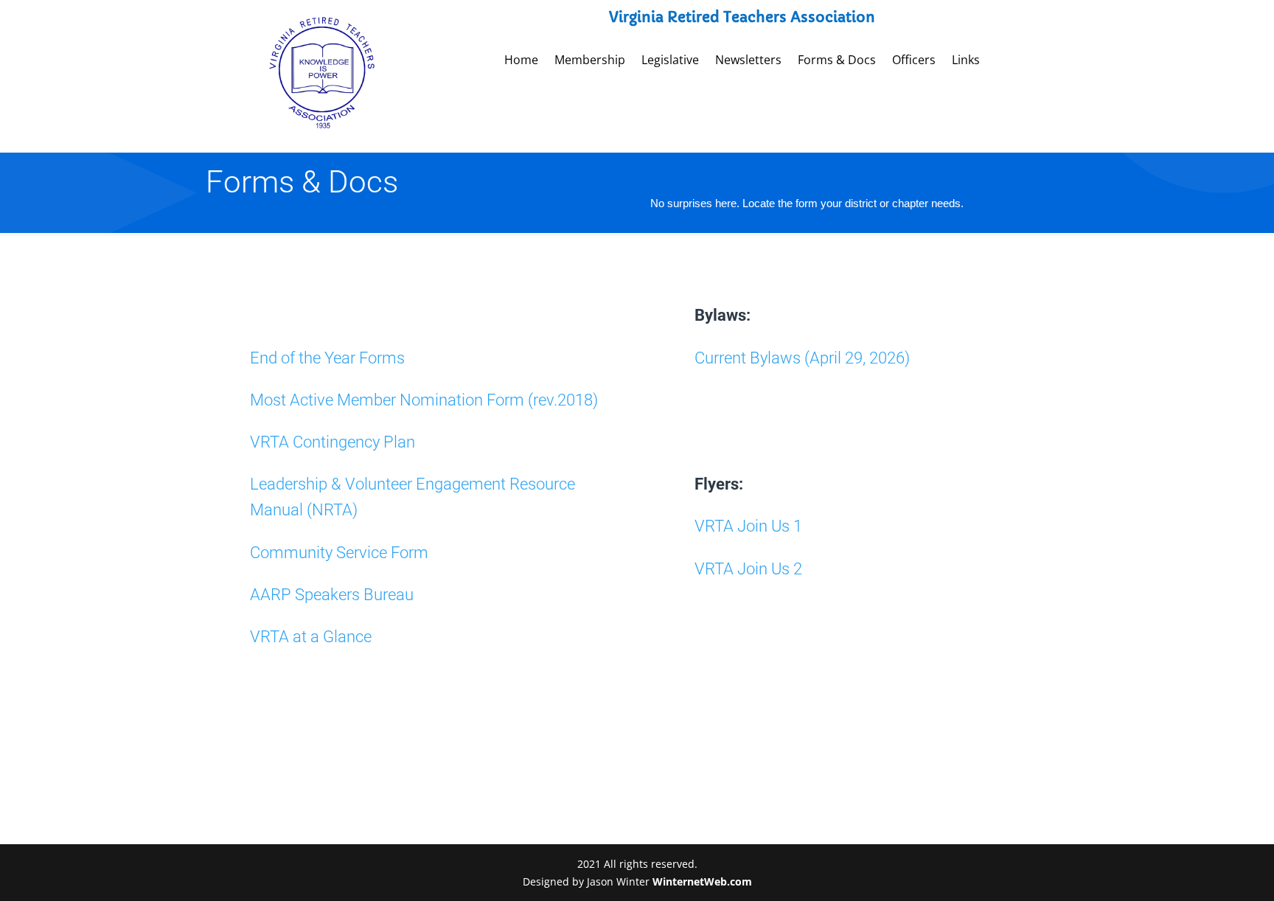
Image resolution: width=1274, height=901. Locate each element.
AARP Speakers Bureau (332, 594)
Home (521, 61)
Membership (589, 61)
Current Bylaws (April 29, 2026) (802, 358)
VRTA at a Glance (311, 636)
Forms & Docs (837, 61)
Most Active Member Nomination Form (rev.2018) (424, 400)
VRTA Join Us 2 (748, 569)
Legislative (670, 61)
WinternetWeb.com (702, 881)
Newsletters (748, 61)
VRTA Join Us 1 (748, 526)
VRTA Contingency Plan (332, 442)
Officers (914, 61)
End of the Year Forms (327, 358)
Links (966, 61)
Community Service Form (339, 552)
